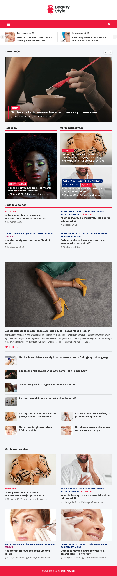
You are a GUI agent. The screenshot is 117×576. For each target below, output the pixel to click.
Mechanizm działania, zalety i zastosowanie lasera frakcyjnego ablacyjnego (64, 357)
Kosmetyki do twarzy (73, 181)
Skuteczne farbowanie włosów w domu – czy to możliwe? (53, 371)
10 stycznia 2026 (15, 247)
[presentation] (2, 37)
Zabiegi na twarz (45, 233)
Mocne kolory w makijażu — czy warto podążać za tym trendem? (29, 189)
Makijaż (22, 184)
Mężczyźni (86, 185)
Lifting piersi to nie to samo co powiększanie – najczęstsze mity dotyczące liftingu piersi (81, 157)
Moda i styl (26, 108)
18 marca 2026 (71, 161)
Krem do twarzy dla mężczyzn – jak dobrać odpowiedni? (82, 190)
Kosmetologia (12, 233)
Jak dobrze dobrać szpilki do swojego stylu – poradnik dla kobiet (59, 112)
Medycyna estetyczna (73, 233)
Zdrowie (9, 236)
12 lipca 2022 (16, 194)
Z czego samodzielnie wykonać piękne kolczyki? (47, 398)
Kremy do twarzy (71, 185)
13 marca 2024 (20, 116)
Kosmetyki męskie (93, 181)
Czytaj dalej (10, 347)
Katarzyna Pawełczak (43, 116)
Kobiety (15, 108)
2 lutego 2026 (71, 195)
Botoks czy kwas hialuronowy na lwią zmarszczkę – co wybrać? (34, 40)
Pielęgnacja (28, 233)
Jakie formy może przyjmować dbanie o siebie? (47, 384)
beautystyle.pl (68, 571)
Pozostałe (68, 151)
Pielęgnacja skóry (96, 233)
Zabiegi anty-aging (71, 236)
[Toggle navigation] (8, 24)
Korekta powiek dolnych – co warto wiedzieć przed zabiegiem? (89, 40)
